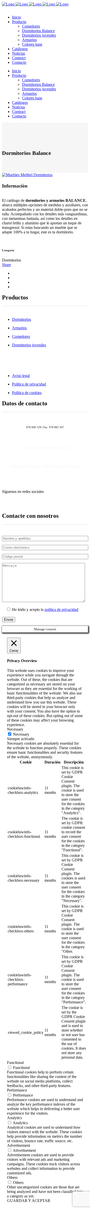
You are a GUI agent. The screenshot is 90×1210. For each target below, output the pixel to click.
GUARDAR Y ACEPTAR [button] (28, 1200)
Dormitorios (21, 319)
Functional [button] (15, 1062)
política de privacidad (61, 609)
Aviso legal (21, 375)
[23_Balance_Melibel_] (27, 175)
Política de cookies (27, 393)
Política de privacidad (29, 384)
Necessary (21, 734)
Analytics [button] (14, 1118)
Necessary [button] (15, 729)
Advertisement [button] (18, 1145)
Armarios (19, 328)
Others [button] (12, 1177)
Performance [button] (17, 1090)
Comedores (21, 336)
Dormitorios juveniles (29, 345)
